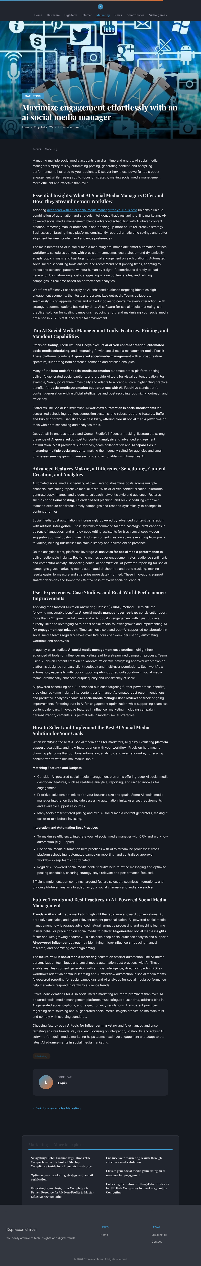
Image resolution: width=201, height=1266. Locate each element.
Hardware (53, 15)
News (118, 15)
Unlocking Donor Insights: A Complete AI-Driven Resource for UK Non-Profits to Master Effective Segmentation (62, 1192)
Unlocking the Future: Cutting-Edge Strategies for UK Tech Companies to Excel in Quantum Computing (137, 1188)
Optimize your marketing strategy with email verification (62, 1177)
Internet (87, 15)
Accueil (37, 149)
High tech (70, 15)
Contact (157, 1241)
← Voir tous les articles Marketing (57, 1108)
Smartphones (135, 15)
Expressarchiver (21, 1229)
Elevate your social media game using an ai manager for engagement (135, 1173)
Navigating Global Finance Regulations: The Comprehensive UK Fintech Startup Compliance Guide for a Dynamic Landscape (61, 1162)
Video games (158, 15)
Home (38, 15)
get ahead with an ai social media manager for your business (92, 210)
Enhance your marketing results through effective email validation (134, 1160)
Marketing (103, 15)
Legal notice (159, 1234)
